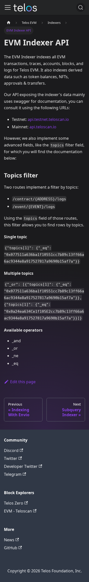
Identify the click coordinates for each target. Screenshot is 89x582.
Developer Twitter (21, 466)
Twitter (10, 458)
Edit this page (23, 381)
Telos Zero (13, 503)
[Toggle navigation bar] (7, 7)
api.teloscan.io (42, 127)
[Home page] (8, 23)
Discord (11, 450)
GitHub (10, 547)
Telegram (13, 474)
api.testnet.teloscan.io (48, 119)
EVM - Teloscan (18, 511)
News (9, 540)
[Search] (80, 7)
